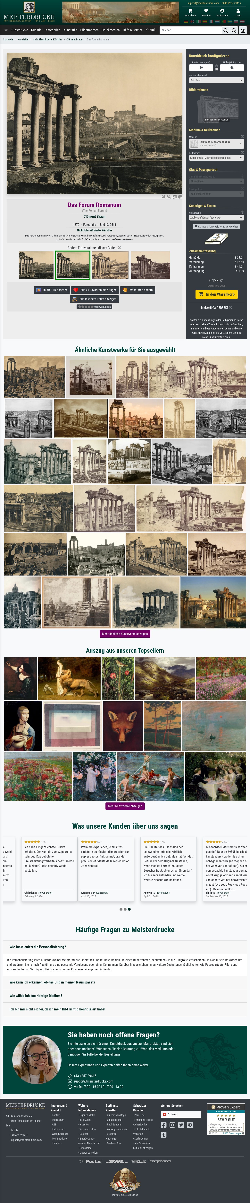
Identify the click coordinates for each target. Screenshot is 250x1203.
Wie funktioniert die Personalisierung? (38, 947)
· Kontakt (55, 1115)
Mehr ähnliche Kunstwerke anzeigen (125, 634)
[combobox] (216, 80)
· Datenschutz (58, 1129)
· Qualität (83, 1134)
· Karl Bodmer (140, 1138)
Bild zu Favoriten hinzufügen (97, 290)
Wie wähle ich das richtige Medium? (36, 995)
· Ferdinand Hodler (143, 1120)
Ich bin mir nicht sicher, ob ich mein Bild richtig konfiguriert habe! (57, 1009)
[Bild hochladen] (243, 30)
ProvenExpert (28, 892)
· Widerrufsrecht (59, 1134)
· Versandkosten (87, 1129)
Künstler (36, 30)
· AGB (54, 1124)
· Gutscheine (85, 1148)
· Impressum (57, 1120)
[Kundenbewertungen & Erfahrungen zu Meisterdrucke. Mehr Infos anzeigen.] (226, 1119)
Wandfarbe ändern (140, 290)
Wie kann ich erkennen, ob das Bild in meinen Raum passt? (52, 982)
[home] (6, 30)
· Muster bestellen (88, 1152)
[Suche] (226, 30)
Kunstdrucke (19, 30)
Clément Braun (74, 39)
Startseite (8, 39)
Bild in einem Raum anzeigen (96, 299)
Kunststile (70, 30)
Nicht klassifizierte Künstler (47, 39)
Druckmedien (111, 30)
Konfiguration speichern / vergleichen (217, 226)
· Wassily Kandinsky (116, 1129)
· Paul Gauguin (113, 1124)
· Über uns (56, 1143)
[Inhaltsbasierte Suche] (234, 30)
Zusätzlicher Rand (198, 75)
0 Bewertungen (102, 306)
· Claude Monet (114, 1120)
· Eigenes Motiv (86, 1115)
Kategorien (53, 30)
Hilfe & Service (133, 30)
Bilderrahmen (89, 30)
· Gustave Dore (113, 1143)
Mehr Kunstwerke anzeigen (125, 806)
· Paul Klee (139, 1115)
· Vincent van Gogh (116, 1115)
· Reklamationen (59, 1138)
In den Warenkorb (219, 294)
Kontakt (151, 30)
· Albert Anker (140, 1124)
